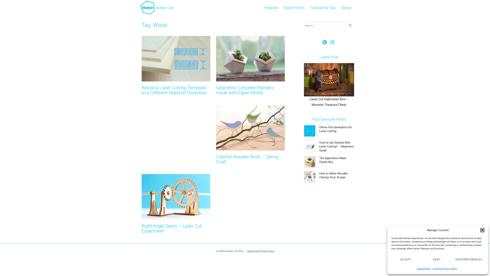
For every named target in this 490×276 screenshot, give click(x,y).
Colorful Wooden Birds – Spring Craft (247, 159)
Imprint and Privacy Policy (260, 251)
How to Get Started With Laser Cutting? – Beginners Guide (336, 146)
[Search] (350, 25)
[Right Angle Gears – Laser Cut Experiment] (176, 197)
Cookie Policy (424, 268)
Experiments (294, 7)
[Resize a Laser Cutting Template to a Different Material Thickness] (176, 58)
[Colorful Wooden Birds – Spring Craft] (250, 128)
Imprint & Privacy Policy (445, 268)
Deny (436, 259)
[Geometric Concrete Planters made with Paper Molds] (250, 58)
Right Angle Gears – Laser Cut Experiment (172, 228)
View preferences (468, 259)
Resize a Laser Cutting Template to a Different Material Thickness (174, 90)
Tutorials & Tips (323, 7)
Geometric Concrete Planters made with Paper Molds (244, 90)
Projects (271, 7)
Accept (405, 259)
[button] (482, 230)
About (346, 7)
